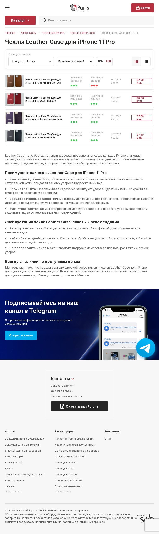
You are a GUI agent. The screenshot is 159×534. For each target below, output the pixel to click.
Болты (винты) (13, 462)
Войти (145, 8)
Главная (10, 32)
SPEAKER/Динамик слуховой (23, 450)
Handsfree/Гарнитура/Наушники (74, 438)
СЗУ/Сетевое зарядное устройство (77, 450)
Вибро (9, 468)
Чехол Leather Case (82, 32)
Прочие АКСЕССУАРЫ (68, 480)
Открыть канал (21, 335)
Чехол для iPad (64, 468)
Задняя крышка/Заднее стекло (24, 474)
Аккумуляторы (14, 456)
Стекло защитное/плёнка (70, 456)
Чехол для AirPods (66, 462)
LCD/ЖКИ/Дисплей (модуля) (22, 444)
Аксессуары (28, 32)
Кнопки (9, 486)
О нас (107, 438)
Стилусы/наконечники (68, 486)
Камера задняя (14, 480)
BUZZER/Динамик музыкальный (24, 438)
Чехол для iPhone (53, 32)
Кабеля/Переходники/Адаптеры (75, 444)
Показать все (13, 491)
